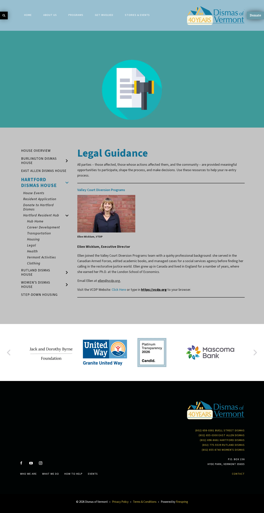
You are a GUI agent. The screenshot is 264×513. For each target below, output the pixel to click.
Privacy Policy (120, 502)
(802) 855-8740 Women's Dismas (223, 450)
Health (32, 251)
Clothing (33, 263)
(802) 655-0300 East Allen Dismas (222, 435)
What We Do (50, 474)
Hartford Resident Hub (41, 215)
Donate (255, 15)
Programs (75, 15)
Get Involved (104, 15)
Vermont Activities (41, 257)
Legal (31, 245)
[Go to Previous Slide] (9, 352)
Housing (33, 239)
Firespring (182, 502)
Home (28, 15)
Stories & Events (137, 15)
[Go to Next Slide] (255, 352)
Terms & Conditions (145, 502)
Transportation (39, 233)
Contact (238, 474)
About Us (50, 15)
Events (93, 474)
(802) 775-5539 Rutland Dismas (223, 445)
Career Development (43, 227)
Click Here (119, 289)
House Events (33, 193)
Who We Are (28, 474)
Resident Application (39, 199)
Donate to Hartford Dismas (38, 207)
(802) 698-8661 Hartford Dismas (222, 440)
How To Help (73, 474)
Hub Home (35, 221)
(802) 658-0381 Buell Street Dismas (220, 430)
